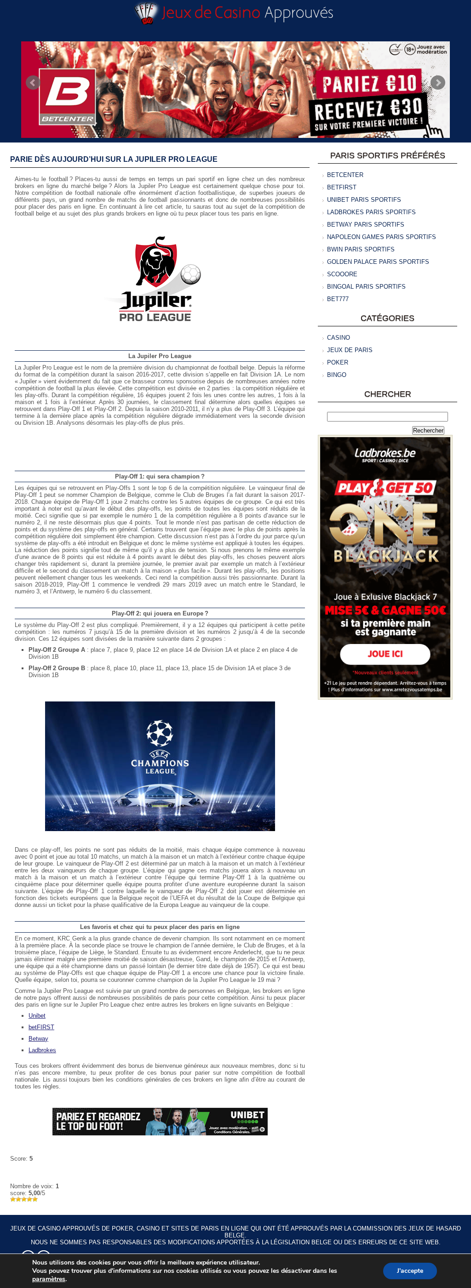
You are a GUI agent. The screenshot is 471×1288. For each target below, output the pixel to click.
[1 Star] (13, 1199)
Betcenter (345, 174)
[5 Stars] (35, 1199)
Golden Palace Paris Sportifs (378, 261)
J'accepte (410, 1270)
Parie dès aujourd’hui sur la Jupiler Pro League (114, 159)
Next (438, 82)
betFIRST (41, 1027)
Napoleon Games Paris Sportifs (381, 237)
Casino (338, 337)
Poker (337, 362)
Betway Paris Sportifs (365, 224)
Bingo (336, 374)
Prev (33, 82)
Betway (38, 1038)
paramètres (48, 1279)
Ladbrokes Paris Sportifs (371, 212)
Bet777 (338, 299)
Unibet (37, 1015)
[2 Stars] (18, 1199)
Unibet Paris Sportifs (364, 199)
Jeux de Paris (350, 350)
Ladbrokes (42, 1050)
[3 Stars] (24, 1199)
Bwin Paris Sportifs (361, 249)
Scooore (342, 274)
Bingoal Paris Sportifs (366, 286)
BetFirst (341, 187)
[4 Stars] (29, 1199)
